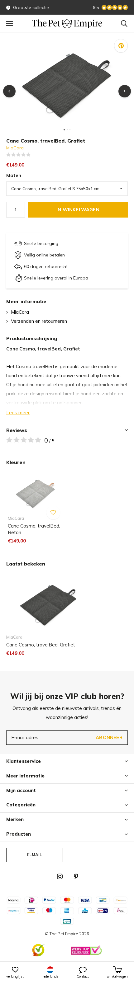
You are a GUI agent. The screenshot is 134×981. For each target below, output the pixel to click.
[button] (9, 24)
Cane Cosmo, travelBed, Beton (34, 529)
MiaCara (15, 148)
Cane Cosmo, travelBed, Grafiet (40, 645)
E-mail (34, 854)
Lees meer (18, 412)
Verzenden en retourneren (39, 321)
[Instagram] (60, 876)
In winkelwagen (77, 210)
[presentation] (9, 91)
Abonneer (109, 737)
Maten (13, 175)
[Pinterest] (76, 876)
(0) (34, 154)
